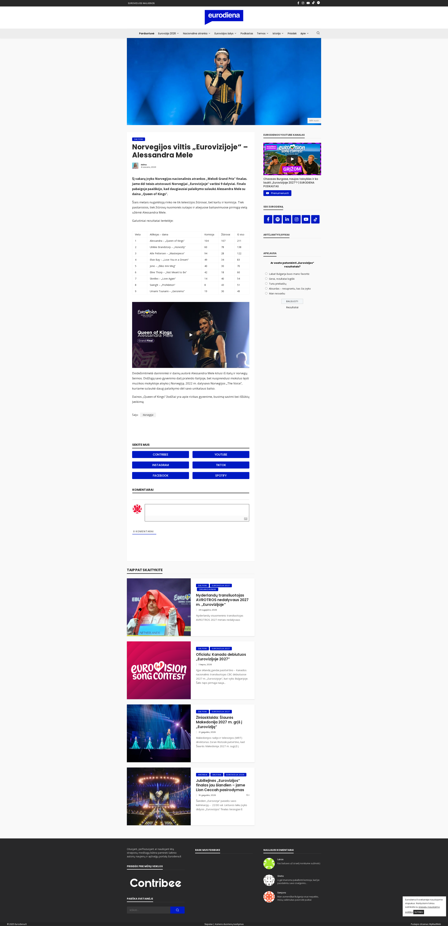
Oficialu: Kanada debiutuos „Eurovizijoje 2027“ (221, 657)
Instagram (160, 465)
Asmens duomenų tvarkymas (229, 924)
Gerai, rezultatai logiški (282, 278)
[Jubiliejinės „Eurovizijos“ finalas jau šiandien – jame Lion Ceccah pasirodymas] (159, 796)
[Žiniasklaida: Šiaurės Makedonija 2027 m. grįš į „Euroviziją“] (159, 733)
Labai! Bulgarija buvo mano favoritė (289, 274)
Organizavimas (207, 589)
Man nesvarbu (277, 293)
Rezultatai (292, 307)
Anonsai (202, 774)
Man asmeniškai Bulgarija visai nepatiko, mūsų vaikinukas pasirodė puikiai (298, 898)
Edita (144, 164)
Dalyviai (138, 139)
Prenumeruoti (280, 193)
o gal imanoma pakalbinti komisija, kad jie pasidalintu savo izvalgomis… (298, 882)
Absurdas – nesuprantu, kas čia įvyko (290, 288)
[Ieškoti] (318, 33)
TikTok (221, 465)
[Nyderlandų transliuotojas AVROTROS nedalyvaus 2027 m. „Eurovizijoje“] (159, 607)
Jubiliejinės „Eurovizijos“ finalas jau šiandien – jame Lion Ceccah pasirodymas (220, 785)
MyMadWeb (435, 924)
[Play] (191, 335)
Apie (303, 33)
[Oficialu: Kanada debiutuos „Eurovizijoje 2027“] (159, 670)
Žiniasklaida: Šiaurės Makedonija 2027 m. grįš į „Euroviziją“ (219, 722)
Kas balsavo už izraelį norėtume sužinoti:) (298, 863)
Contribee (160, 454)
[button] (292, 181)
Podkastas (247, 33)
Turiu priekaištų (277, 283)
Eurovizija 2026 (167, 33)
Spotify (220, 475)
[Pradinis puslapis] (224, 17)
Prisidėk (292, 33)
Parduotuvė (146, 33)
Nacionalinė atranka (195, 33)
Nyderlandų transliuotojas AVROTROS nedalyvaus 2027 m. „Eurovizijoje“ (222, 600)
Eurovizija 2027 (221, 585)
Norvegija (148, 414)
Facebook (161, 475)
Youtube (221, 454)
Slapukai (208, 924)
